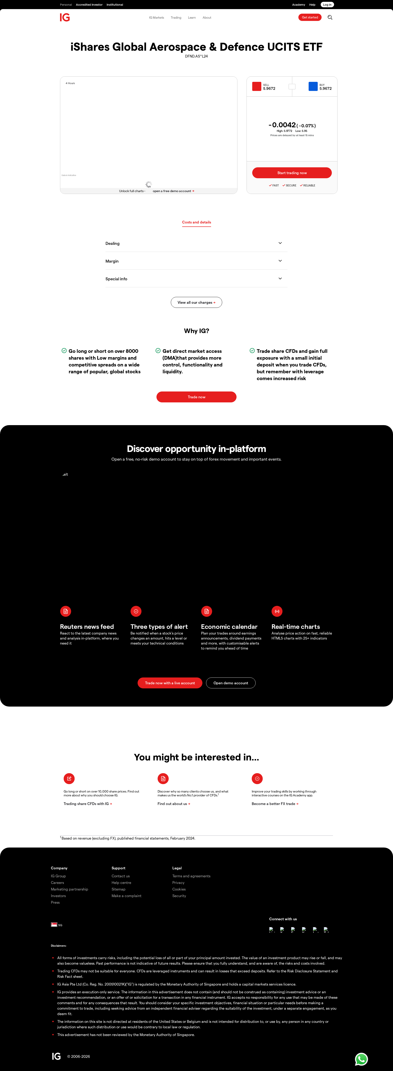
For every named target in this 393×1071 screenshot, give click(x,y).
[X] (283, 930)
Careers (57, 882)
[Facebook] (294, 930)
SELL (266, 84)
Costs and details (196, 222)
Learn (192, 17)
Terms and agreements (191, 876)
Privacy (178, 882)
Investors (58, 895)
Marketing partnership (69, 889)
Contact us (121, 876)
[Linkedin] (272, 930)
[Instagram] (315, 930)
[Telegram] (326, 930)
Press (55, 902)
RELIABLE (309, 185)
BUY (322, 84)
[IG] (65, 17)
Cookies (179, 889)
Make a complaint (126, 895)
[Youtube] (304, 930)
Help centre (121, 882)
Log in (327, 4)
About (207, 17)
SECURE (291, 185)
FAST (275, 185)
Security (179, 895)
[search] (330, 17)
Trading (176, 17)
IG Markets (156, 17)
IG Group (58, 876)
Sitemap (119, 889)
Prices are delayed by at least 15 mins (292, 135)
